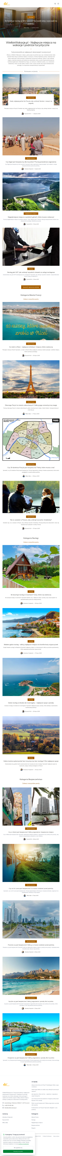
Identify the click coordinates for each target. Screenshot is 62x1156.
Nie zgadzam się (18, 1147)
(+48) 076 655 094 (8, 1105)
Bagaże (33, 1128)
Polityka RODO (37, 1136)
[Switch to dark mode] (55, 3)
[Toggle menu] (58, 3)
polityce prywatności (24, 1144)
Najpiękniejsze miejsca (31, 18)
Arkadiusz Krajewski (7, 1117)
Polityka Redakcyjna (47, 1136)
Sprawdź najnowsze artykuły (31, 287)
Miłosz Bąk (5, 1122)
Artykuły (34, 1082)
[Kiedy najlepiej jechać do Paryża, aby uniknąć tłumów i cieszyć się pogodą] (31, 89)
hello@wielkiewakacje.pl (10, 1107)
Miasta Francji (31, 97)
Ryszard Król (5, 1120)
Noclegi (31, 268)
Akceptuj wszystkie (18, 1151)
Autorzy (5, 1114)
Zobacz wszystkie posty (31, 299)
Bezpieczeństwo (31, 158)
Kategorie (35, 1114)
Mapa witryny (56, 1136)
